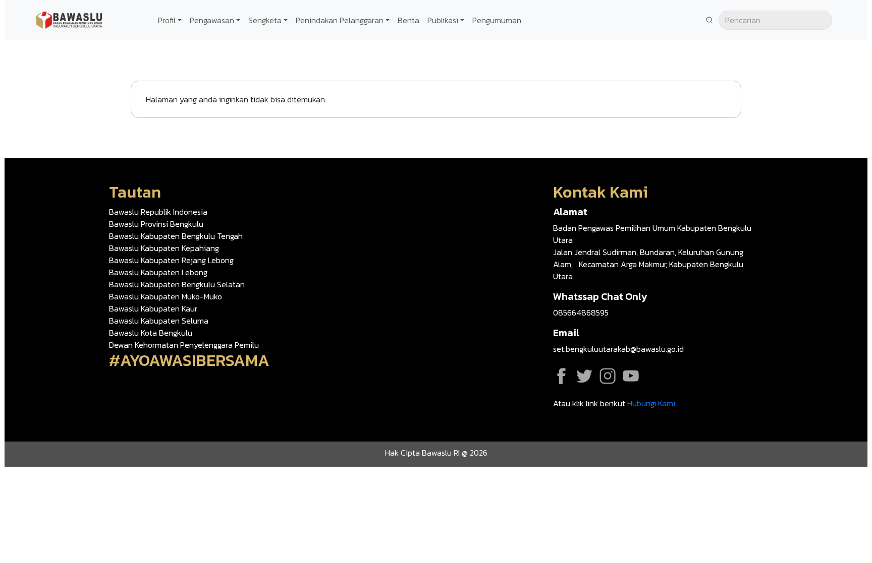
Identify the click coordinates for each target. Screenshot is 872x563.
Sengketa (265, 20)
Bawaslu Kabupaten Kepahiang (164, 248)
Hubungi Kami (651, 403)
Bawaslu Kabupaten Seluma (158, 321)
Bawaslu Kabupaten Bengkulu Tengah (176, 236)
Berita (408, 20)
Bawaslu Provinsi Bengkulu (156, 224)
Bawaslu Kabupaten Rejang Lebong (171, 260)
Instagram (608, 376)
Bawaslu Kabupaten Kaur (153, 308)
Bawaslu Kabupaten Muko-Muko (165, 296)
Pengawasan (212, 20)
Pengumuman (496, 20)
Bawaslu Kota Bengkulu (150, 333)
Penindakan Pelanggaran (340, 20)
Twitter (584, 376)
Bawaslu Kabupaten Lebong (158, 272)
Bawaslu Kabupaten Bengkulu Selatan (177, 284)
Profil (167, 20)
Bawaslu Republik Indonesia (158, 212)
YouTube (631, 376)
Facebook (561, 376)
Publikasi (442, 20)
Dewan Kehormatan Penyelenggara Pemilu (184, 345)
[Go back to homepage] (70, 19)
